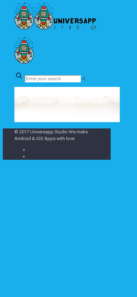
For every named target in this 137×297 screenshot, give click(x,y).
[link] (84, 78)
